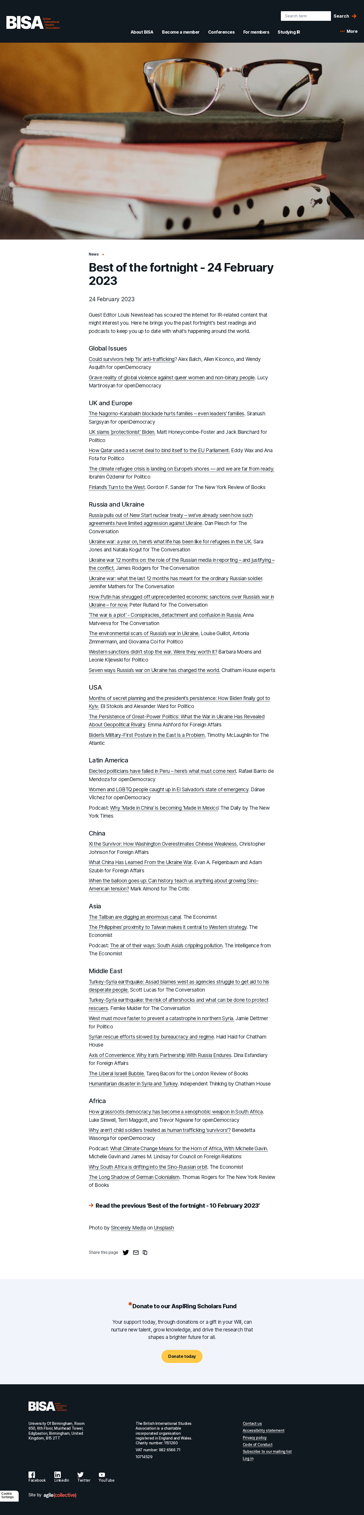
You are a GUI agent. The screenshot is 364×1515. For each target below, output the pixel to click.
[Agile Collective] (60, 1495)
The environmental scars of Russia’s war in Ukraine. (144, 633)
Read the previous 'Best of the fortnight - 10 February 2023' (178, 1205)
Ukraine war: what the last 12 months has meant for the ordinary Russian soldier (175, 578)
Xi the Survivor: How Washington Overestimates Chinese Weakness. (163, 844)
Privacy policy (255, 1437)
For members (256, 32)
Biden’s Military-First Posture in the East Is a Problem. (147, 735)
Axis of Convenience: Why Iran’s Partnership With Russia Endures (160, 1055)
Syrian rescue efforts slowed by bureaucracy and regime (151, 1037)
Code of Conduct (258, 1444)
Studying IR (289, 32)
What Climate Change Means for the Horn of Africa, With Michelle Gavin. (189, 1149)
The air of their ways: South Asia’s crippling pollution (166, 946)
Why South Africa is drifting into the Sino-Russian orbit (148, 1167)
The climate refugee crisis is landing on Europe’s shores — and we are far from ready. (181, 469)
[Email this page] (136, 1252)
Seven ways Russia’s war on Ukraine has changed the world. (154, 670)
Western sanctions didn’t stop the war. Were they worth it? (153, 652)
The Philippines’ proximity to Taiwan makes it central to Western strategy (167, 927)
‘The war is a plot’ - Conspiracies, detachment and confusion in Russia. (165, 615)
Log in (248, 1458)
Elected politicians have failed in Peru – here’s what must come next (162, 771)
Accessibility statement (263, 1430)
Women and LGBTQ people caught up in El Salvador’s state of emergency (168, 789)
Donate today (182, 1356)
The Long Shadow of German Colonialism (134, 1177)
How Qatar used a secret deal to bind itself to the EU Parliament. (159, 450)
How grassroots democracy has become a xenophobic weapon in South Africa (176, 1112)
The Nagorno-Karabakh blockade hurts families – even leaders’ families (166, 414)
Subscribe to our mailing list (267, 1451)
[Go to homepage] (48, 1406)
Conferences (221, 32)
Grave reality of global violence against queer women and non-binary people (172, 378)
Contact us (252, 1423)
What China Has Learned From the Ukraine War (140, 862)
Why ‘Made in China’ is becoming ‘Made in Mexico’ (164, 808)
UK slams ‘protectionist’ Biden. (122, 432)
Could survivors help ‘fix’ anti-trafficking (132, 359)
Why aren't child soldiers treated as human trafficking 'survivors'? (160, 1130)
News (94, 254)
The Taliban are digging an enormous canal (135, 917)
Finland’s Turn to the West (117, 487)
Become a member (181, 32)
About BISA (142, 32)
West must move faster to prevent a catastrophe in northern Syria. (161, 1018)
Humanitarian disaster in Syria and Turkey (133, 1084)
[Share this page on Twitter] (126, 1252)
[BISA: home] (33, 22)
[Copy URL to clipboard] (145, 1252)
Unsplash (164, 1228)
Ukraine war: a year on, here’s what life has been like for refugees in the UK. (170, 542)
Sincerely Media (128, 1228)
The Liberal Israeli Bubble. (117, 1074)
